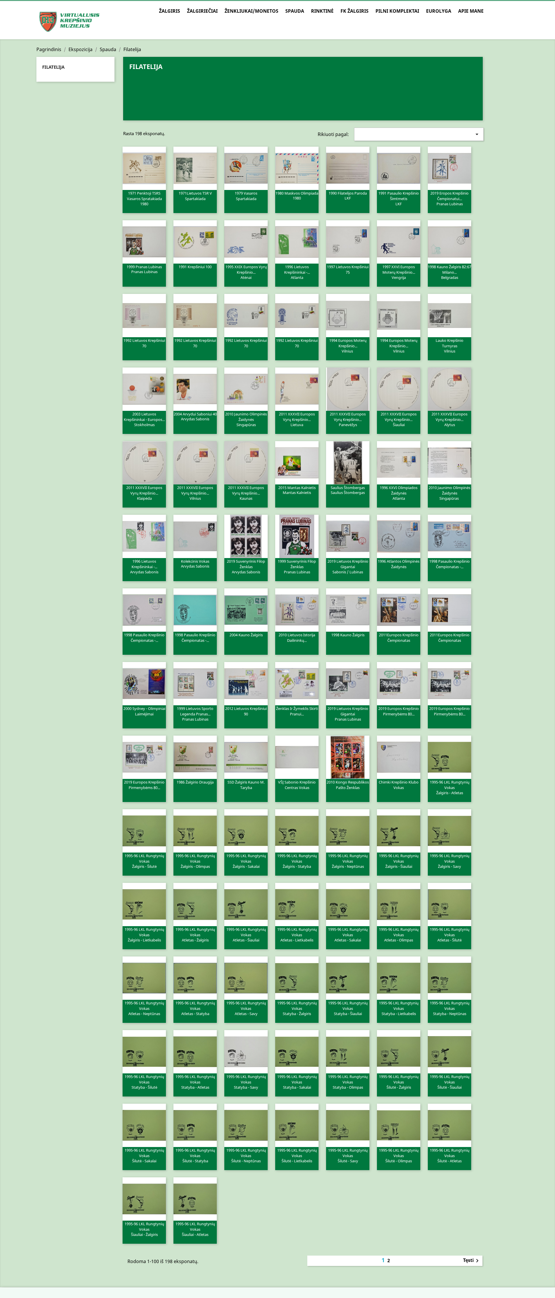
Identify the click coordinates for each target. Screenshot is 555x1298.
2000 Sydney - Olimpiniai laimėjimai (144, 711)
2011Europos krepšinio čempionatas (399, 637)
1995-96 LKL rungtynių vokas (449, 787)
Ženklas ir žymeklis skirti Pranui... (297, 711)
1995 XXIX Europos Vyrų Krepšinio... (246, 272)
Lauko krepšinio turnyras (449, 345)
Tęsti (472, 1260)
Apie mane (471, 11)
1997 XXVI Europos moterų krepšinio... (398, 272)
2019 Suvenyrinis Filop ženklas (246, 566)
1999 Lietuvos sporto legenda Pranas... (195, 713)
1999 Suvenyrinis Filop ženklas (297, 566)
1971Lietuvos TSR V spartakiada (195, 196)
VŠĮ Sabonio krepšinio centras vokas (297, 784)
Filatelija (53, 67)
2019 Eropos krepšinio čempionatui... (449, 198)
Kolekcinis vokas (195, 563)
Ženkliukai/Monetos (251, 11)
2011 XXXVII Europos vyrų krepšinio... (297, 419)
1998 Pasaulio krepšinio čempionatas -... (449, 564)
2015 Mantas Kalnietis (297, 490)
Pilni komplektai (397, 11)
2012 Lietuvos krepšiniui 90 (246, 711)
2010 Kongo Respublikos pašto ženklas (348, 784)
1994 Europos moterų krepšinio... (348, 345)
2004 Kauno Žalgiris (246, 634)
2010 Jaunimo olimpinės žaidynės (246, 419)
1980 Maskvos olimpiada (296, 195)
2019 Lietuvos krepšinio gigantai (348, 566)
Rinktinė (322, 11)
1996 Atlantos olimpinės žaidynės (398, 564)
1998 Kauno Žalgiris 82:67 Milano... (449, 272)
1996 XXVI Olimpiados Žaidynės (398, 493)
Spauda (294, 11)
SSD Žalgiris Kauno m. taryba (245, 784)
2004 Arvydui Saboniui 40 (195, 416)
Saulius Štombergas (348, 490)
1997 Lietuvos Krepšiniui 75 (348, 269)
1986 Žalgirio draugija (195, 782)
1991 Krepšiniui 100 (195, 266)
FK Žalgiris (355, 11)
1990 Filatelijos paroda (348, 195)
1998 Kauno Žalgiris (348, 634)
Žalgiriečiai (202, 11)
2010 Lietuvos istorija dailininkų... (297, 637)
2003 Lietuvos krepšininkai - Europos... (144, 419)
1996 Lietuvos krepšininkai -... (297, 272)
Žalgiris (169, 11)
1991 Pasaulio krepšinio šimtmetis (398, 198)
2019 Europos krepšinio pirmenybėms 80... (398, 711)
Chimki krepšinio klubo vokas (399, 784)
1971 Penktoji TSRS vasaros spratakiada (144, 198)
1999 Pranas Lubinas (144, 269)
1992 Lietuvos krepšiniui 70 (144, 343)
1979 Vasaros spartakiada (246, 196)
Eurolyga (438, 11)
